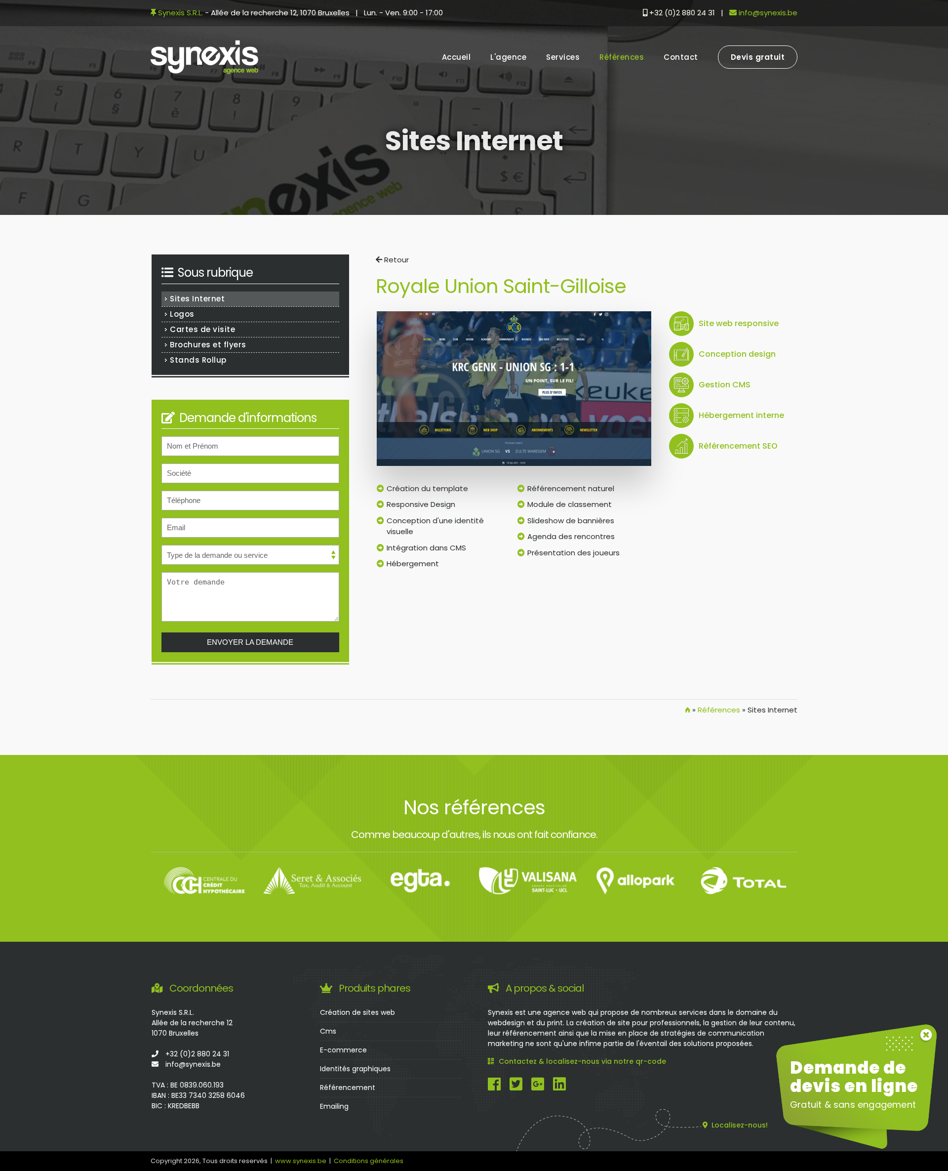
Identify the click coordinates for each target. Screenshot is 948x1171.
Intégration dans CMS (426, 548)
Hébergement (413, 563)
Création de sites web (357, 1012)
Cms (328, 1031)
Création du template (427, 488)
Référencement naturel (570, 488)
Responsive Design (421, 504)
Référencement (347, 1087)
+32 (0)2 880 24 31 (681, 12)
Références (719, 710)
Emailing (334, 1106)
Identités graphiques (355, 1069)
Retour (395, 259)
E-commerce (343, 1050)
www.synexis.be (300, 1161)
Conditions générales (368, 1161)
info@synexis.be (767, 12)
